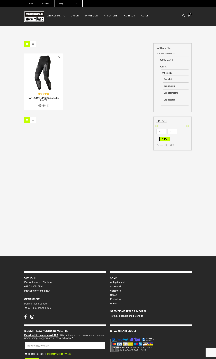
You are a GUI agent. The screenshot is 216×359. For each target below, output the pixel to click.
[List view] (33, 44)
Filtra (165, 139)
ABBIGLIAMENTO (167, 53)
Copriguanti (169, 86)
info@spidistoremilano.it (37, 290)
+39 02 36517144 (33, 286)
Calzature (115, 290)
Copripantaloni (171, 93)
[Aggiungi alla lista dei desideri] (59, 57)
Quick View (36, 84)
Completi (168, 79)
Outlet (113, 303)
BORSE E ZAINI (166, 60)
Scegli (43, 84)
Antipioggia (167, 73)
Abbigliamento (118, 282)
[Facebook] (25, 317)
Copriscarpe (169, 100)
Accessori (115, 286)
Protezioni (115, 299)
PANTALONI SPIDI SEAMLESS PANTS (43, 99)
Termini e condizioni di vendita (126, 315)
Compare (51, 84)
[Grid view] (27, 44)
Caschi (114, 295)
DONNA (162, 67)
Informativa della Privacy (59, 354)
